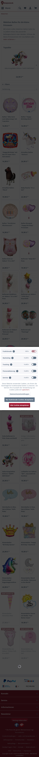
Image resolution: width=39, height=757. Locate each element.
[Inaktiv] (34, 358)
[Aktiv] (34, 351)
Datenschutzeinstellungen (19, 394)
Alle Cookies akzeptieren (19, 405)
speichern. (26, 390)
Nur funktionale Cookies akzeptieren (19, 400)
